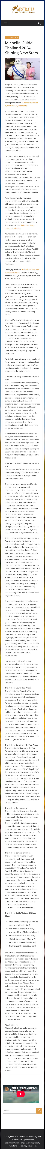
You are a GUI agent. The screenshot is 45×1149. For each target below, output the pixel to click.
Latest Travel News (12, 37)
